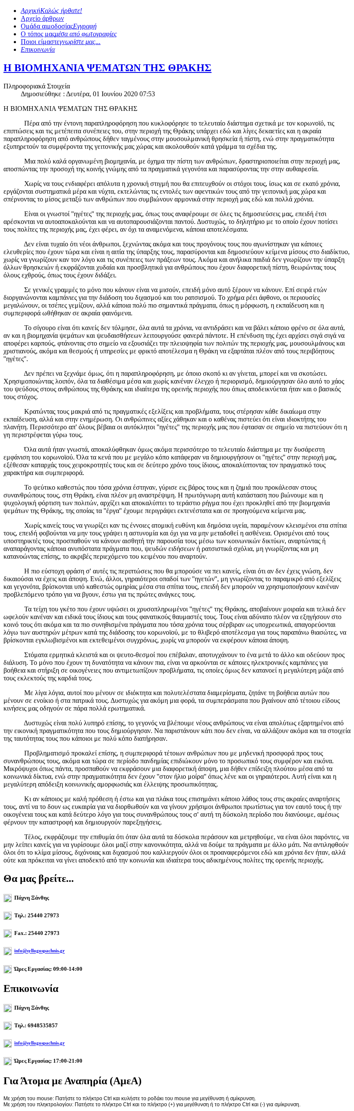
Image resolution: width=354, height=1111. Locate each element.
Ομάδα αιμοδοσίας (59, 26)
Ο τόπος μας (69, 34)
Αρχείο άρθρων (42, 18)
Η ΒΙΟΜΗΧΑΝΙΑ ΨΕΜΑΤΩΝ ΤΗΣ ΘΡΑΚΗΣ (107, 67)
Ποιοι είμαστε (61, 41)
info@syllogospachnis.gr (39, 951)
